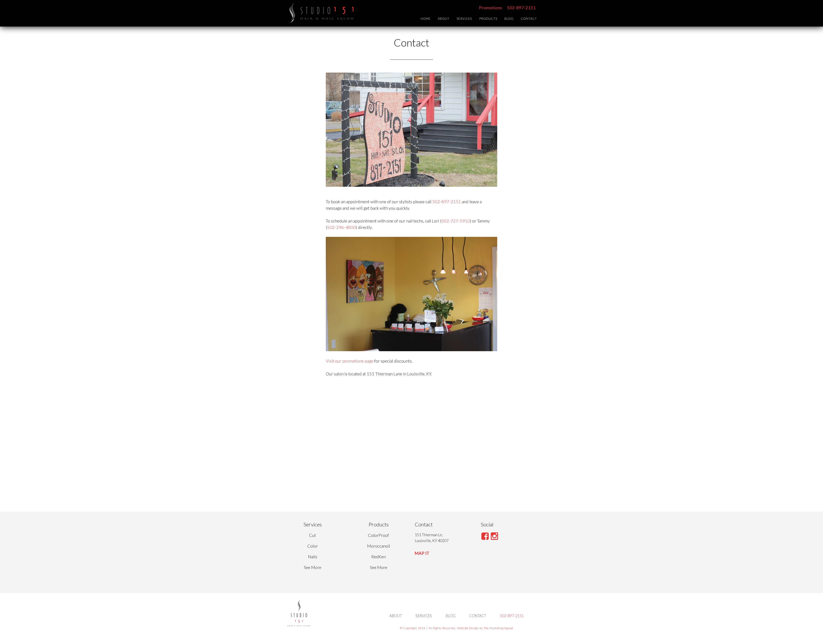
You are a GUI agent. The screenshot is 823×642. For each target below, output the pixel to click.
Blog (450, 616)
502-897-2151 (521, 7)
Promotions (490, 7)
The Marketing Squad (498, 628)
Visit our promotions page (349, 360)
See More (312, 567)
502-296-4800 (341, 227)
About (395, 616)
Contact (477, 616)
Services (424, 616)
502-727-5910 (455, 220)
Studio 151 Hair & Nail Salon (321, 13)
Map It (422, 553)
